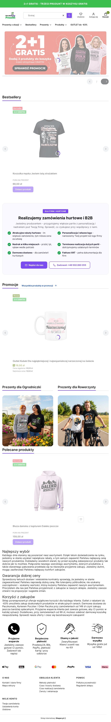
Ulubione (6, 709)
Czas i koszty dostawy (50, 685)
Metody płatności (47, 682)
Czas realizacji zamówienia (52, 688)
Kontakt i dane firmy (11, 682)
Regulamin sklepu (84, 685)
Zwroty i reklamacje (48, 691)
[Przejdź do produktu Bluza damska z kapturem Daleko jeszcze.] (49, 490)
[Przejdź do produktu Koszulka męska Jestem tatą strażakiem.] (49, 138)
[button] (69, 15)
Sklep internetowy (52, 718)
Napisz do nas (36, 265)
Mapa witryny (8, 685)
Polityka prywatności (86, 682)
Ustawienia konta (10, 706)
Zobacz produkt (23, 189)
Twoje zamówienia (11, 703)
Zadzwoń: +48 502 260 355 (71, 265)
